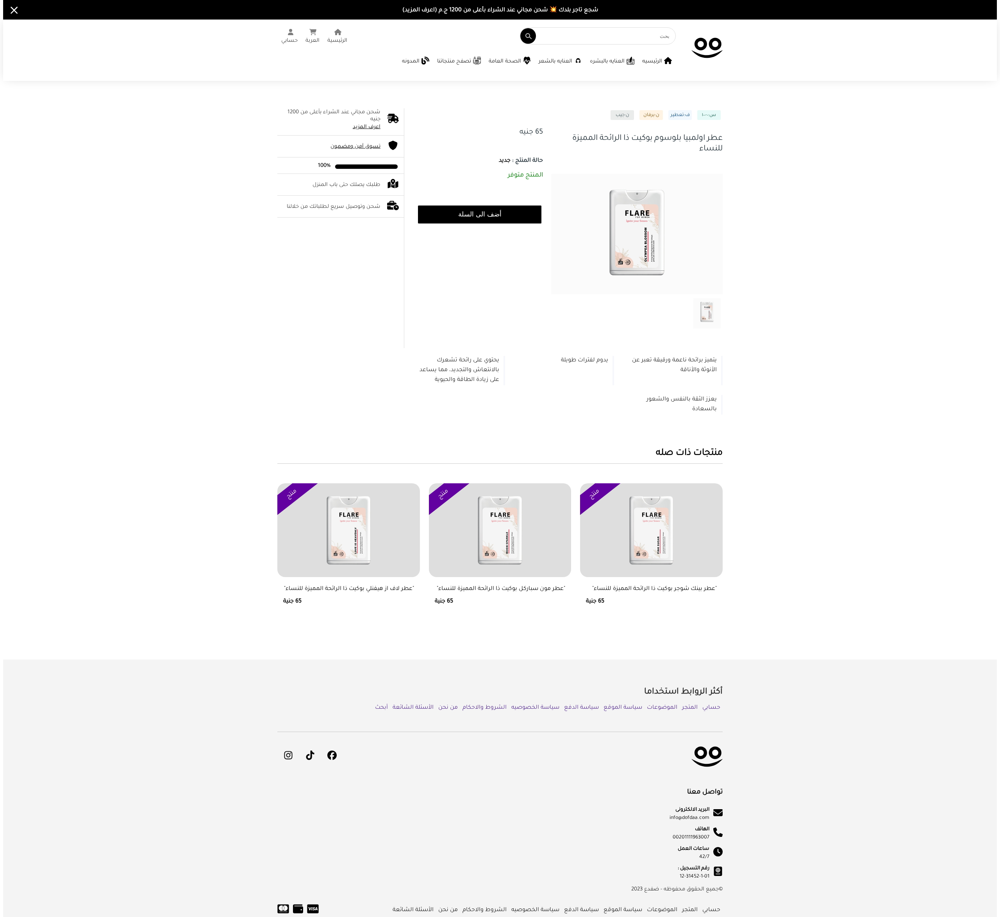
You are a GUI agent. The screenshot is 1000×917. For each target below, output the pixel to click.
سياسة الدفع (581, 708)
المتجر (690, 708)
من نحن (448, 708)
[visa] (313, 913)
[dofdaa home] (707, 772)
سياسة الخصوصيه (535, 708)
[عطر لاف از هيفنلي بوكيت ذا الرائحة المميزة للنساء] (348, 538)
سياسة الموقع (623, 708)
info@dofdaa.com (689, 818)
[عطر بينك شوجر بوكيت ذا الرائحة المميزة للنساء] (651, 538)
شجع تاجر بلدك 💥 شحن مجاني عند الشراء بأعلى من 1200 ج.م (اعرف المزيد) (500, 10)
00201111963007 (691, 837)
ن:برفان (651, 115)
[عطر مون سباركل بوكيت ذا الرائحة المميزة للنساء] (500, 538)
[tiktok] (310, 755)
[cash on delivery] (298, 913)
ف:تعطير (680, 115)
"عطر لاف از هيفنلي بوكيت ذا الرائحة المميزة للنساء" (349, 589)
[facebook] (332, 755)
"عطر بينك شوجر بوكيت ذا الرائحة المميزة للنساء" (654, 589)
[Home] (707, 64)
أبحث (381, 708)
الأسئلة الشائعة (413, 708)
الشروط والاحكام (484, 708)
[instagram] (288, 755)
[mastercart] (283, 913)
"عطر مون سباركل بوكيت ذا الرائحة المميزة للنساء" (501, 589)
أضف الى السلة (480, 214)
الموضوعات (662, 708)
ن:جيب (622, 115)
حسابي (711, 708)
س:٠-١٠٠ (709, 115)
